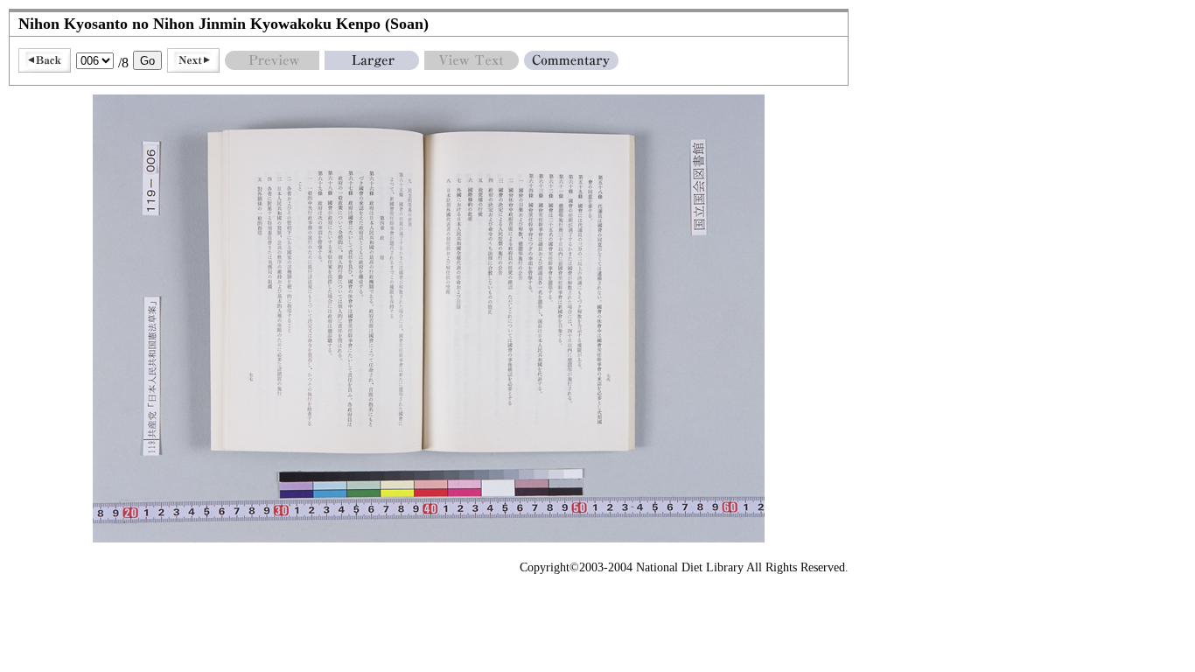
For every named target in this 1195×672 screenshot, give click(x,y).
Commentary (571, 60)
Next (193, 60)
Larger (372, 60)
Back (44, 60)
